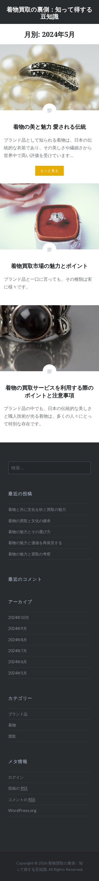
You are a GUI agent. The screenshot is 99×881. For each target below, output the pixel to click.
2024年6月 (17, 661)
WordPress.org (22, 810)
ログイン (16, 777)
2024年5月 (17, 673)
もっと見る (49, 171)
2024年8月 (17, 639)
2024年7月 (17, 650)
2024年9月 (17, 628)
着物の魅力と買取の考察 (29, 554)
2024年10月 (18, 617)
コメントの (21, 799)
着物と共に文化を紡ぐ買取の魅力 (37, 509)
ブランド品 (18, 714)
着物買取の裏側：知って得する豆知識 (50, 12)
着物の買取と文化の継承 (29, 520)
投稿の (18, 788)
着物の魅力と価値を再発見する (35, 542)
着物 (12, 725)
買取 (12, 736)
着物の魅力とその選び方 (29, 531)
